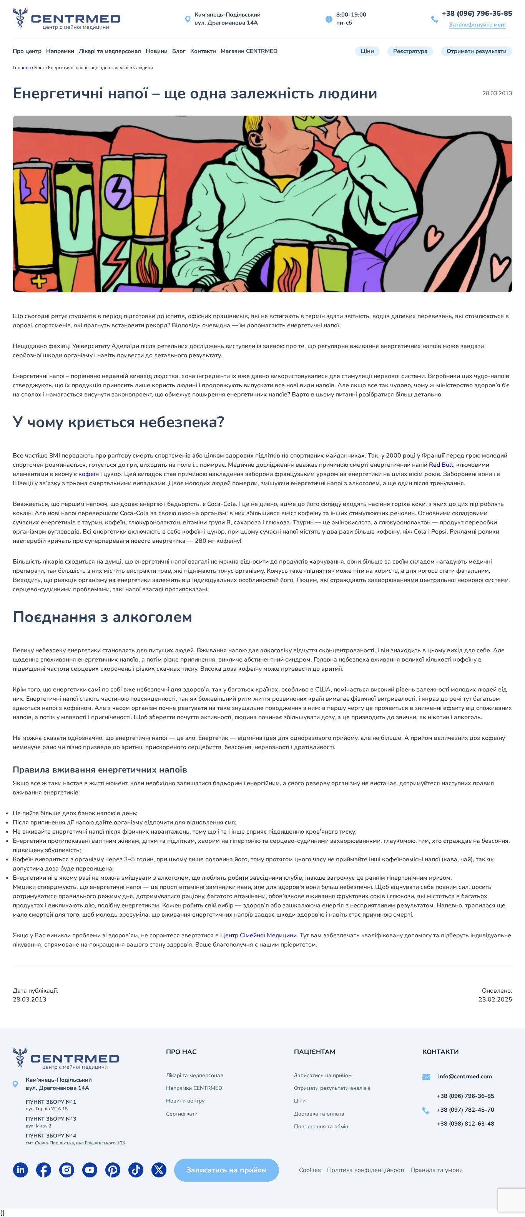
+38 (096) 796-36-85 (477, 13)
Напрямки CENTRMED (194, 1088)
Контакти (203, 51)
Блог (179, 51)
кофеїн (88, 474)
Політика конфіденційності (365, 1170)
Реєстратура (410, 51)
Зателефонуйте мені (477, 24)
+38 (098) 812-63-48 (465, 1123)
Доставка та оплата (319, 1114)
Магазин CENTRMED (249, 51)
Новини (157, 51)
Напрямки (60, 51)
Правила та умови (436, 1170)
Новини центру (185, 1101)
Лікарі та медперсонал (110, 51)
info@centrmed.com (465, 1076)
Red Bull (441, 465)
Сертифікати (182, 1114)
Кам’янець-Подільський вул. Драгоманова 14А (227, 19)
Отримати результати (477, 51)
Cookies (310, 1170)
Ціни (367, 51)
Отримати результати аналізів (332, 1088)
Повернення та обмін (321, 1126)
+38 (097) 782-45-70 (465, 1110)
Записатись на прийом (323, 1075)
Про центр (27, 51)
